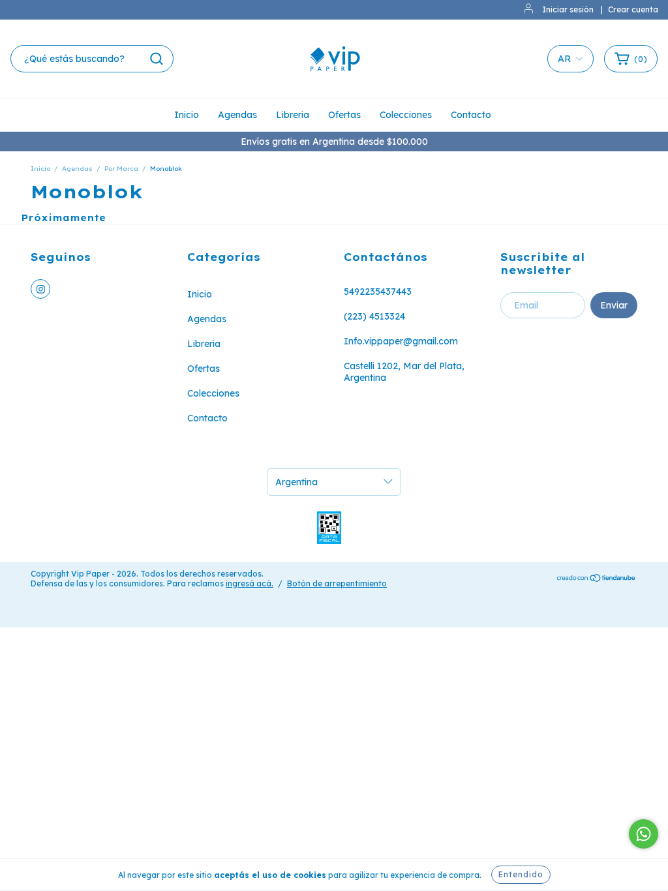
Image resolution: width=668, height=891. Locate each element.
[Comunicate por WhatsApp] (643, 834)
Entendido (520, 874)
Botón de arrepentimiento (337, 583)
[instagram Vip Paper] (40, 289)
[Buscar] (157, 58)
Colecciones (406, 115)
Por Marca (121, 168)
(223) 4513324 (374, 316)
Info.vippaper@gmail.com (401, 341)
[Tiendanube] (596, 579)
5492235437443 (378, 291)
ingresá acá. (249, 583)
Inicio (186, 115)
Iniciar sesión (568, 9)
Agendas (237, 115)
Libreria (292, 115)
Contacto (471, 115)
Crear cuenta (633, 9)
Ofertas (344, 115)
